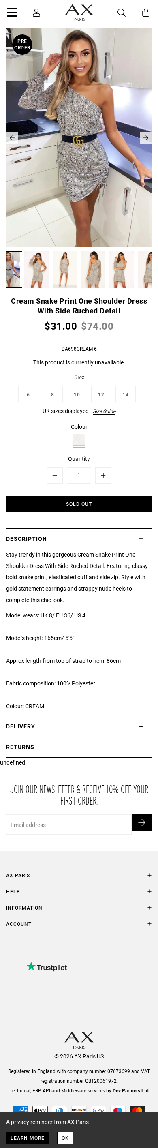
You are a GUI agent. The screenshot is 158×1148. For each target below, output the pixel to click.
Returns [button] (20, 747)
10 (77, 394)
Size (79, 377)
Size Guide (104, 411)
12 (101, 394)
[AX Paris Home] (79, 12)
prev (12, 138)
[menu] (12, 13)
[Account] (36, 12)
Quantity (79, 459)
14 (125, 394)
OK (65, 1138)
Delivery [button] (20, 726)
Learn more (28, 1138)
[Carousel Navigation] (79, 138)
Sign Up (142, 822)
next (146, 138)
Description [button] (26, 538)
